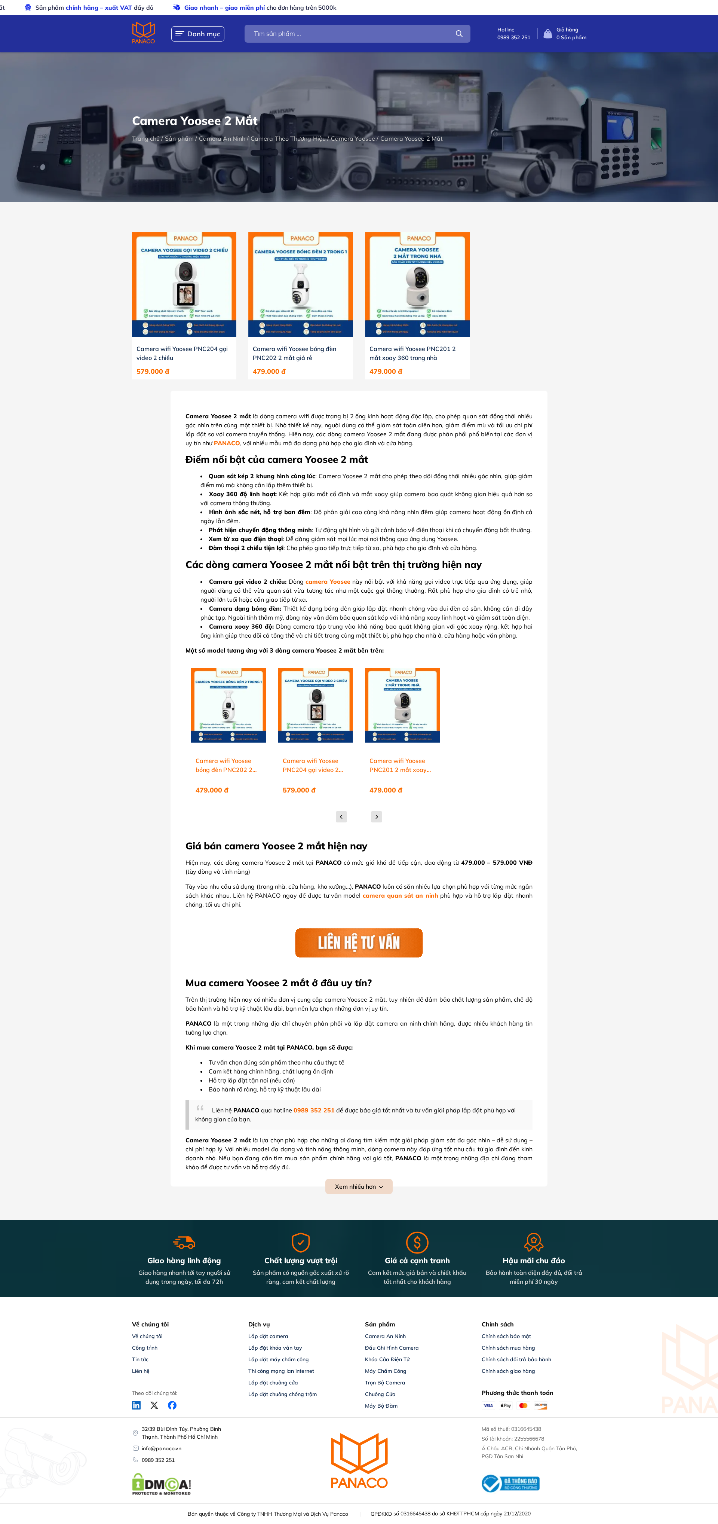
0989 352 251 (158, 1460)
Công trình (144, 1347)
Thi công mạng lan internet (281, 1371)
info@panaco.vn (161, 1448)
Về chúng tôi (147, 1336)
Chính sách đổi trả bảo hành (516, 1359)
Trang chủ (146, 138)
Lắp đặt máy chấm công (278, 1359)
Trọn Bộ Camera (385, 1382)
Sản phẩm (179, 138)
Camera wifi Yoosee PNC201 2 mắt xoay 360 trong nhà (412, 353)
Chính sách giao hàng (508, 1371)
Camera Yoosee (353, 138)
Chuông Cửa (380, 1394)
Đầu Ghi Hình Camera (392, 1347)
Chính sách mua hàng (508, 1347)
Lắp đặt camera (268, 1336)
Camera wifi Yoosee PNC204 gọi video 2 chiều (182, 353)
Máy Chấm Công (385, 1371)
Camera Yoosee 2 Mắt (411, 138)
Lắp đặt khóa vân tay (275, 1347)
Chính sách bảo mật (506, 1336)
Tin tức (140, 1359)
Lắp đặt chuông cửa (273, 1382)
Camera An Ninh (222, 138)
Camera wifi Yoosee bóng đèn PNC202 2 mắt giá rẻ (294, 353)
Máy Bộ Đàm (381, 1405)
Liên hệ (141, 1371)
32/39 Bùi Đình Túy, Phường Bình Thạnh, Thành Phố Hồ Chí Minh (181, 1433)
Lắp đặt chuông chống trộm (282, 1394)
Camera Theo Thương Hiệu (288, 138)
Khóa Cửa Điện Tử (387, 1359)
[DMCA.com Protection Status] (161, 1493)
